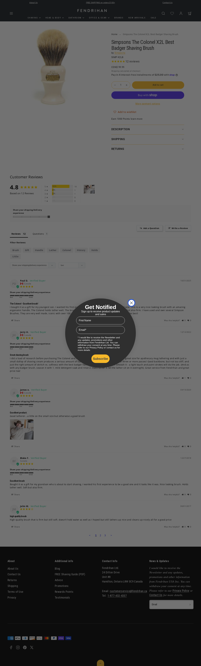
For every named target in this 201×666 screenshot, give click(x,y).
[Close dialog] (131, 303)
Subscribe (100, 358)
